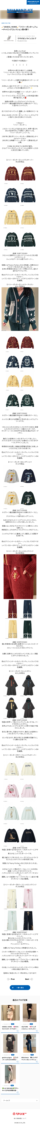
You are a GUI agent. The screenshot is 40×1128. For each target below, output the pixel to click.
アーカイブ (6, 1100)
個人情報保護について (20, 1118)
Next (27, 979)
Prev (13, 979)
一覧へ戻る (20, 988)
